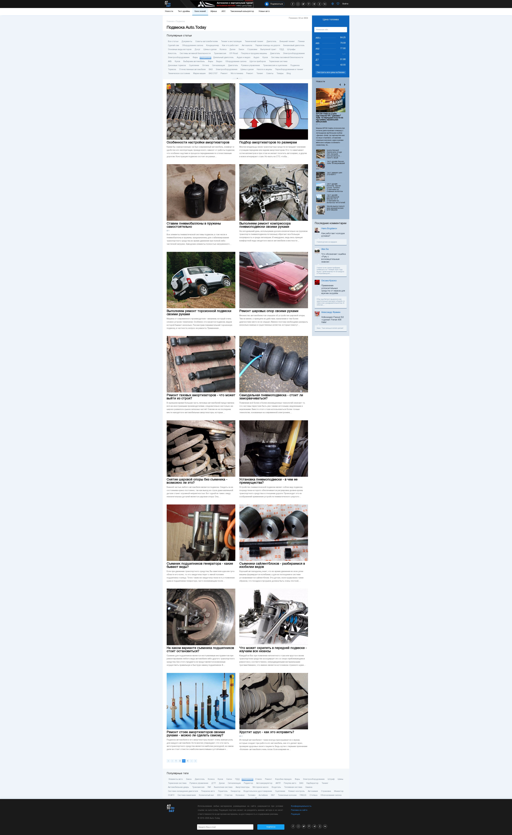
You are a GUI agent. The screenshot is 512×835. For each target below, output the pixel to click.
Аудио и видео (243, 57)
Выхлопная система (223, 787)
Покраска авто (208, 791)
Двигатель (271, 41)
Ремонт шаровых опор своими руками (268, 311)
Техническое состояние (179, 73)
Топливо (251, 795)
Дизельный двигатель (223, 57)
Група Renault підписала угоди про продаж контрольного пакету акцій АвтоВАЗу (334, 154)
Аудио (256, 57)
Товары (280, 73)
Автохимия (313, 791)
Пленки (301, 41)
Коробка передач (283, 779)
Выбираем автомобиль (194, 61)
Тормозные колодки (287, 795)
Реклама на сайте (299, 810)
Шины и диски (210, 49)
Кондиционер (212, 45)
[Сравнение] (332, 4)
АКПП (278, 783)
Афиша (214, 11)
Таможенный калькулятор (242, 11)
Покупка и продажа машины (254, 53)
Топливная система (293, 787)
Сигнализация (218, 65)
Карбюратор (312, 783)
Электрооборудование (294, 53)
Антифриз (263, 795)
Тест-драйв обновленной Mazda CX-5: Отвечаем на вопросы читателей (336, 198)
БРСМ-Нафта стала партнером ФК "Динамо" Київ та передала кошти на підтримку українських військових (329, 118)
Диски (232, 49)
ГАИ (209, 787)
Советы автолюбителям (206, 41)
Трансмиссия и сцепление (275, 65)
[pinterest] (309, 4)
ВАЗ (211, 69)
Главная (170, 21)
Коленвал (240, 795)
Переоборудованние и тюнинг (289, 69)
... (330, 273)
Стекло (258, 779)
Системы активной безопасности (195, 53)
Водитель (276, 787)
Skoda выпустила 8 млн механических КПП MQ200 (335, 208)
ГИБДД (303, 795)
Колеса (223, 49)
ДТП (213, 783)
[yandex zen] (319, 4)
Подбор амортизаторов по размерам (268, 142)
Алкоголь (172, 53)
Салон (229, 779)
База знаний (200, 11)
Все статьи (173, 41)
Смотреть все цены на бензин (331, 72)
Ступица (313, 795)
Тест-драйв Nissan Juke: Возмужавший (336, 162)
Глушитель (223, 791)
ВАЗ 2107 (213, 73)
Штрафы (291, 49)
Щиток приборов (258, 61)
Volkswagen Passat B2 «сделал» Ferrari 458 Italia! (332, 319)
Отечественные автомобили (192, 69)
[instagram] (298, 4)
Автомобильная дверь (178, 787)
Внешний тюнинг (287, 41)
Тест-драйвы (184, 11)
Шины (340, 779)
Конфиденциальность (301, 806)
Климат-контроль (296, 791)
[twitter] (303, 4)
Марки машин (199, 73)
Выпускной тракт (268, 49)
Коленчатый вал (206, 795)
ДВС (219, 795)
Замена (308, 787)
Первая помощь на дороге (267, 45)
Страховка (326, 791)
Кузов (265, 57)
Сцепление (194, 65)
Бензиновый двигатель (294, 45)
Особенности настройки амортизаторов (198, 142)
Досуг (197, 49)
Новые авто (264, 11)
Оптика (205, 65)
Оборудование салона (192, 45)
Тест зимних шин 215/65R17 (334, 174)
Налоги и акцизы (264, 69)
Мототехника (237, 73)
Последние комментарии (330, 223)
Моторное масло (261, 787)
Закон (241, 49)
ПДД (281, 49)
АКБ (170, 61)
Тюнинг (259, 73)
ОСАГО (171, 795)
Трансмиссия (220, 53)
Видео (219, 61)
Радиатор (248, 783)
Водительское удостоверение (258, 791)
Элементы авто (176, 779)
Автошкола (247, 45)
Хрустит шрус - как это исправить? (266, 732)
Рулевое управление (250, 65)
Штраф (331, 779)
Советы (269, 73)
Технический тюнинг (254, 41)
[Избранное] (338, 4)
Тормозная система (278, 61)
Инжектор (338, 791)
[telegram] (314, 4)
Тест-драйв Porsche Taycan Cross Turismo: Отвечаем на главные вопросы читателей (335, 187)
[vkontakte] (325, 4)
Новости (169, 11)
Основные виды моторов (179, 49)
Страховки (252, 49)
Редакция (295, 814)
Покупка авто (290, 783)
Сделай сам (173, 45)
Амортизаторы (242, 787)
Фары (195, 57)
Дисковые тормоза (177, 65)
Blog (289, 73)
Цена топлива (331, 20)
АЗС (223, 11)
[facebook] (293, 4)
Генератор (235, 791)
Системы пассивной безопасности (287, 57)
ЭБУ (273, 795)
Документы (187, 41)
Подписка (270, 827)
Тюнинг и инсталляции (231, 41)
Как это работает (230, 45)
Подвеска (205, 57)
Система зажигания (187, 795)
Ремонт (224, 73)
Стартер (229, 795)
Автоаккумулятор (264, 783)
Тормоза (172, 69)
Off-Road (233, 53)
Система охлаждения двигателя (183, 791)
